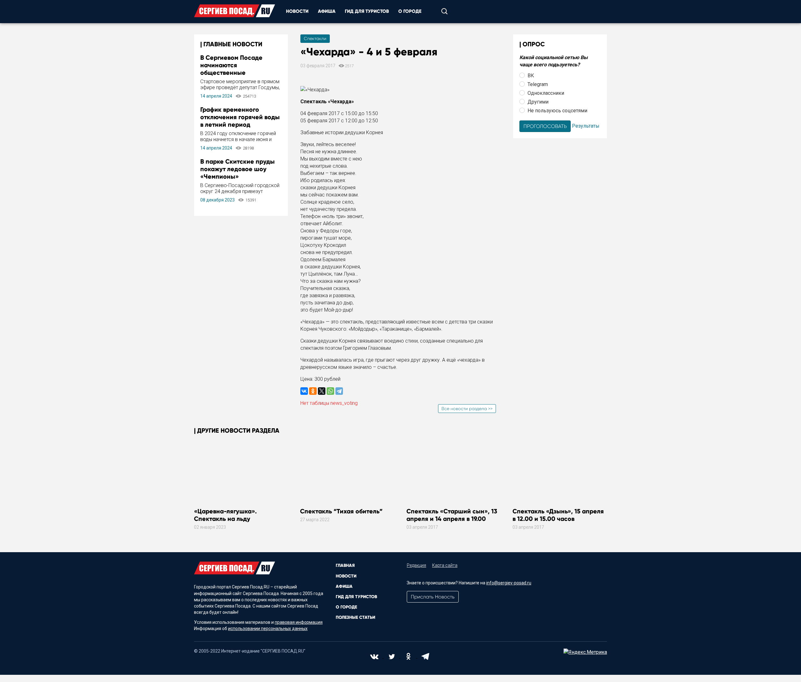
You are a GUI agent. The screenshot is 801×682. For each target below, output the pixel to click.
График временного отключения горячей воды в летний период (240, 117)
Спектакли (315, 38)
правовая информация (299, 622)
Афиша (326, 11)
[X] (321, 391)
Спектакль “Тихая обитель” (341, 511)
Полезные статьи (355, 617)
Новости (297, 11)
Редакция (416, 565)
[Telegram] (339, 391)
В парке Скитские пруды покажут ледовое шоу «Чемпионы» (237, 169)
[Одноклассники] (313, 391)
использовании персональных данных (268, 628)
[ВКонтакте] (304, 391)
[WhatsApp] (330, 391)
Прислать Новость (433, 597)
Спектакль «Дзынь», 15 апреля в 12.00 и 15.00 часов (558, 514)
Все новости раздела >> (466, 408)
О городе (409, 11)
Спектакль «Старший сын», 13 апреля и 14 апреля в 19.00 (451, 514)
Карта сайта (444, 565)
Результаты (585, 126)
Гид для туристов (367, 11)
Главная (345, 565)
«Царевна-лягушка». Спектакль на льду (225, 514)
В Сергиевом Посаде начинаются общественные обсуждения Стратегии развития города (235, 72)
